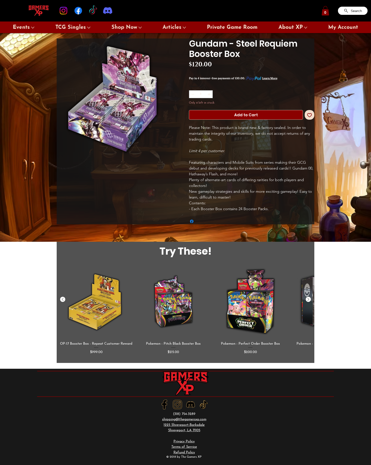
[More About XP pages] (305, 27)
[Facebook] (78, 11)
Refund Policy (184, 452)
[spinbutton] (201, 94)
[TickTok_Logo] (203, 404)
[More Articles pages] (184, 27)
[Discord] (108, 11)
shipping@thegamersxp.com (184, 419)
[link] (325, 10)
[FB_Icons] (164, 404)
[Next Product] (308, 299)
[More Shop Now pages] (140, 27)
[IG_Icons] (177, 404)
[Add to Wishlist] (309, 115)
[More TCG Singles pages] (88, 27)
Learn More (269, 78)
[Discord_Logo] (190, 404)
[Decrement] (192, 94)
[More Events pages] (32, 27)
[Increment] (209, 94)
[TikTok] (93, 11)
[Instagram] (63, 11)
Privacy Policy (184, 441)
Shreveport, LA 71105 (184, 430)
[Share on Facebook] (191, 221)
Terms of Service (184, 447)
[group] (185, 312)
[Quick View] (96, 301)
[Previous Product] (62, 299)
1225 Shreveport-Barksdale (184, 425)
